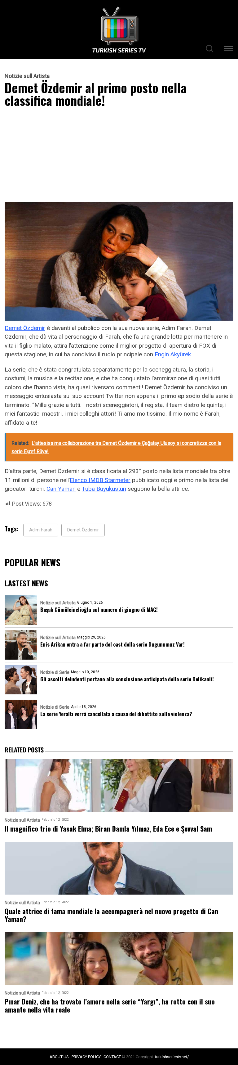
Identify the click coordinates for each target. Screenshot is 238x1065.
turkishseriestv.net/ (172, 1057)
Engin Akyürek (173, 354)
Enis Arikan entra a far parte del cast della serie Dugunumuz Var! (112, 644)
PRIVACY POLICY (86, 1057)
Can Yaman (61, 488)
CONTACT (112, 1057)
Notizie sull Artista (27, 76)
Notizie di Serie (54, 672)
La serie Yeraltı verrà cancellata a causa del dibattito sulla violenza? (116, 714)
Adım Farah (40, 530)
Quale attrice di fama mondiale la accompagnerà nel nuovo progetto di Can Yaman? (111, 915)
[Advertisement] (119, 156)
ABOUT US (59, 1057)
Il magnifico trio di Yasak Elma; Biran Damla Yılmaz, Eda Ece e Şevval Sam (108, 829)
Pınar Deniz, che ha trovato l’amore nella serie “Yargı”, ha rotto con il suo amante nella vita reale (110, 1005)
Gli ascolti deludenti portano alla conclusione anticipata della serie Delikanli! (127, 679)
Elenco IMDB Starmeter (100, 480)
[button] (228, 49)
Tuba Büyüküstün (104, 488)
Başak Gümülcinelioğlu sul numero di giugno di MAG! (99, 609)
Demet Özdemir (25, 328)
